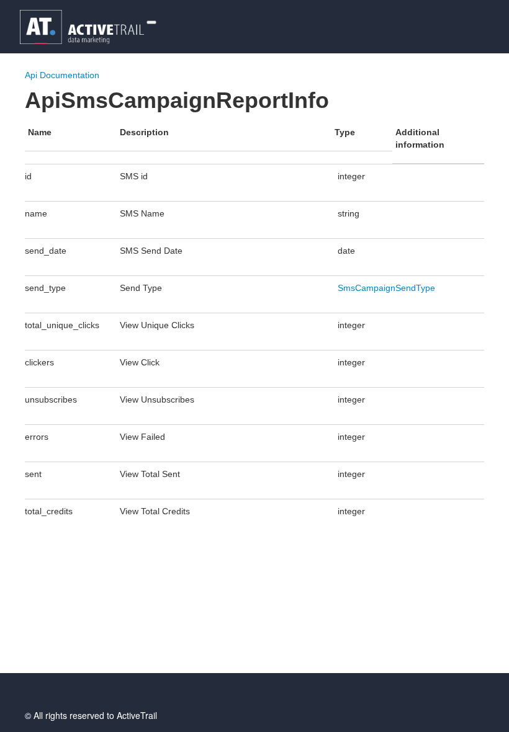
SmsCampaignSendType (386, 288)
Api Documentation (62, 75)
